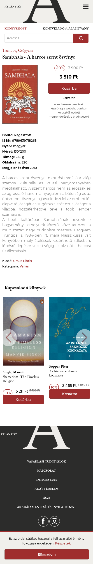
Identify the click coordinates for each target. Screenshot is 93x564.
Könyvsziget (16, 28)
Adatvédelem (46, 489)
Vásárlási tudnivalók (46, 461)
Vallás (24, 266)
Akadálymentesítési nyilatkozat (46, 507)
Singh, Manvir (13, 372)
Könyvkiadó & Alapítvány (65, 28)
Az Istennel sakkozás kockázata (63, 373)
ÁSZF (46, 498)
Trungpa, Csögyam (17, 50)
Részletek (63, 543)
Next (84, 337)
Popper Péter (58, 366)
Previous (8, 337)
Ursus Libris (22, 261)
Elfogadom (47, 554)
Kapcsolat (46, 470)
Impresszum (46, 479)
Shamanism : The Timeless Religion (21, 379)
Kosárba (69, 88)
